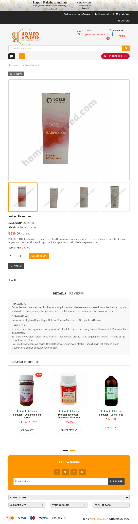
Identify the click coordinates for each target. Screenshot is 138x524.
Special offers (117, 56)
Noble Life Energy (27, 227)
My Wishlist (124, 14)
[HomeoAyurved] (69, 5)
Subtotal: (14, 247)
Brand (12, 227)
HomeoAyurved (99, 519)
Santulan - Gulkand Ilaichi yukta (27, 416)
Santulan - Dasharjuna (111, 414)
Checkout (125, 21)
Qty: (10, 255)
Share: (12, 280)
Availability (15, 223)
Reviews (76, 293)
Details (59, 293)
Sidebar (17, 74)
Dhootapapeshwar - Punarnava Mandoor (69, 416)
